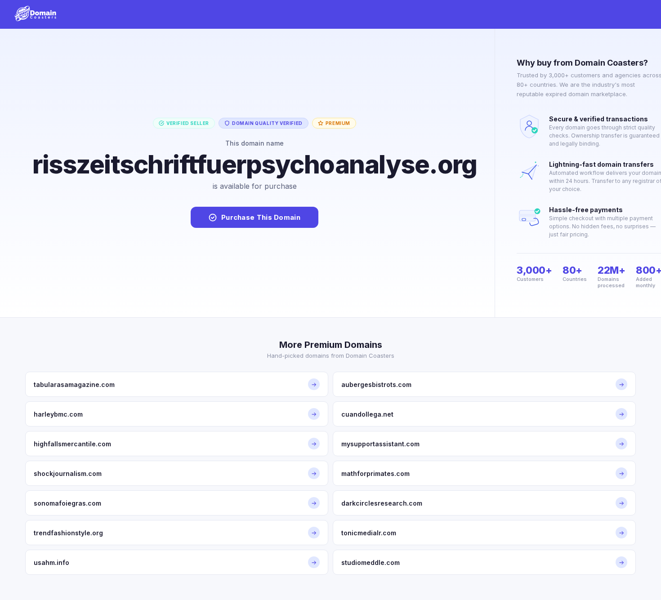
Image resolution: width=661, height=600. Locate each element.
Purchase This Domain (260, 217)
